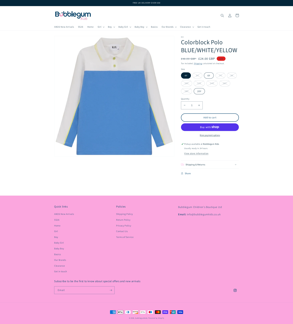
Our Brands (60, 259)
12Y (199, 83)
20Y (199, 91)
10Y (186, 83)
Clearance (59, 265)
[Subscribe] (110, 290)
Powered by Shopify (156, 318)
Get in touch (60, 271)
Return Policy (123, 219)
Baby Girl (59, 242)
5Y (197, 75)
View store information (196, 153)
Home (57, 225)
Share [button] (188, 173)
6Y (209, 75)
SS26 (57, 219)
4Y (186, 75)
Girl (56, 231)
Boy (56, 236)
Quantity (185, 98)
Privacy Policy (123, 225)
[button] (101, 26)
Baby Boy (59, 248)
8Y (232, 75)
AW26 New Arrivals (64, 213)
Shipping (198, 63)
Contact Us (122, 231)
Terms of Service (125, 236)
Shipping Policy (124, 213)
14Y (212, 83)
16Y (225, 83)
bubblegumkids (141, 318)
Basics (57, 254)
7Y (220, 75)
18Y (186, 91)
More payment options (210, 135)
